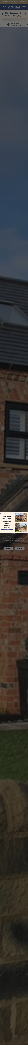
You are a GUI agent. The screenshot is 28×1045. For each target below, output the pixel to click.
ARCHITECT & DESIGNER (7, 527)
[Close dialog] (0, 513)
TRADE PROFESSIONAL (7, 525)
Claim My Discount (7, 529)
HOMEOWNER (7, 523)
